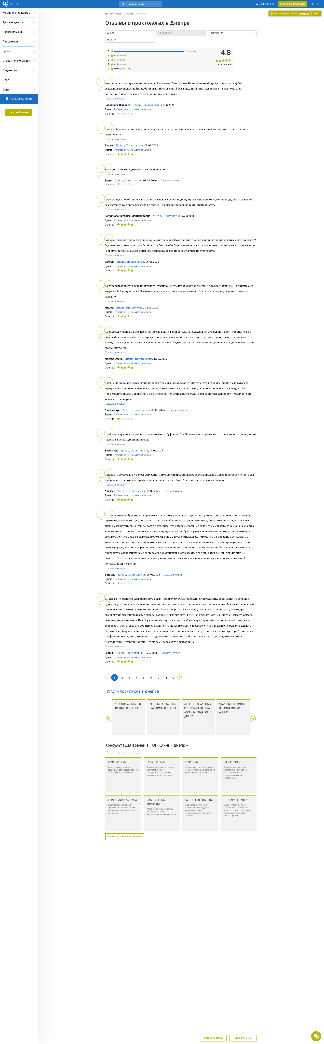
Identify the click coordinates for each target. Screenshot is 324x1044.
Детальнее (303, 13)
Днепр (136, 105)
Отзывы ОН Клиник (124, 14)
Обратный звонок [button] (19, 112)
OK (315, 13)
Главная (109, 14)
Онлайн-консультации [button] (292, 4)
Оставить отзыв (213, 1038)
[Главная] (10, 4)
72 (172, 677)
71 (165, 677)
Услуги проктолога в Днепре (133, 692)
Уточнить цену (243, 1038)
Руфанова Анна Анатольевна (132, 109)
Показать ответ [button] (169, 180)
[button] (140, 4)
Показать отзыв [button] (115, 98)
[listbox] (130, 33)
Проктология (150, 105)
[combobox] (231, 33)
